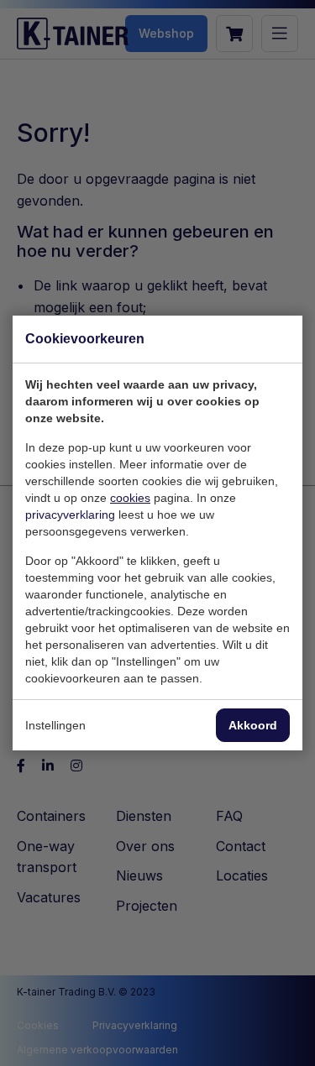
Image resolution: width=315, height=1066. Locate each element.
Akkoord (252, 725)
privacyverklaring (70, 514)
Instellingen (55, 725)
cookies (130, 497)
